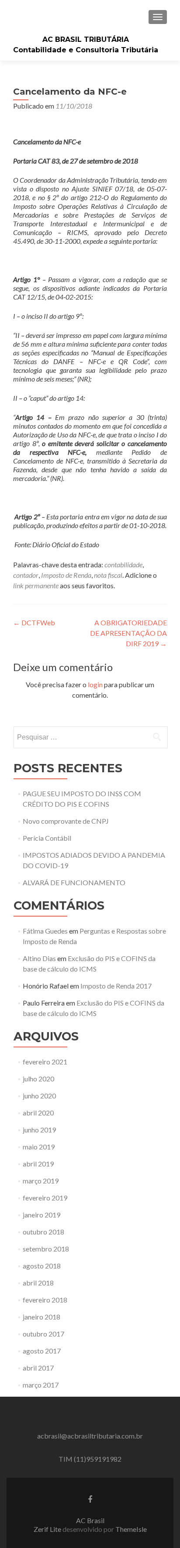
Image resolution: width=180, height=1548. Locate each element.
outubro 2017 (43, 1334)
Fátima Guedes (45, 931)
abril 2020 (38, 1112)
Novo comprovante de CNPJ (66, 821)
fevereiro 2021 (45, 1061)
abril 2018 (38, 1283)
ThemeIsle (131, 1529)
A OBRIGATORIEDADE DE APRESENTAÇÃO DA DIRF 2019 (128, 633)
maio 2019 (39, 1146)
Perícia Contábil (47, 838)
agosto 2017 (42, 1351)
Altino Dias (39, 958)
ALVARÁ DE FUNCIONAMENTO (74, 882)
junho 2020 (39, 1095)
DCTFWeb (34, 622)
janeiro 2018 (41, 1317)
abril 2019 (38, 1163)
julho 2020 (38, 1078)
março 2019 (41, 1180)
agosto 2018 (42, 1266)
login (95, 684)
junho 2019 (39, 1129)
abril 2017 (38, 1368)
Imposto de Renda (66, 575)
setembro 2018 (46, 1249)
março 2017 (41, 1385)
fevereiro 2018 (45, 1300)
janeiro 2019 (41, 1214)
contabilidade (123, 564)
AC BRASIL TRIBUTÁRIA (85, 39)
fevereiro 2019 (45, 1197)
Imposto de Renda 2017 (116, 986)
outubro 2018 (43, 1231)
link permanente (36, 585)
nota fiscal (108, 575)
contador (25, 575)
